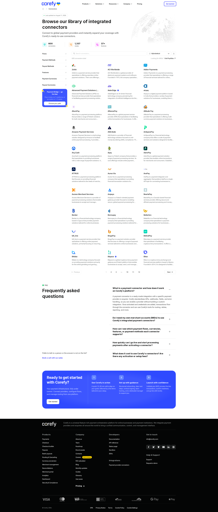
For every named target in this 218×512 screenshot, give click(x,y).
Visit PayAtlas (169, 58)
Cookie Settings (132, 508)
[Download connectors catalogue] (174, 53)
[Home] (43, 9)
